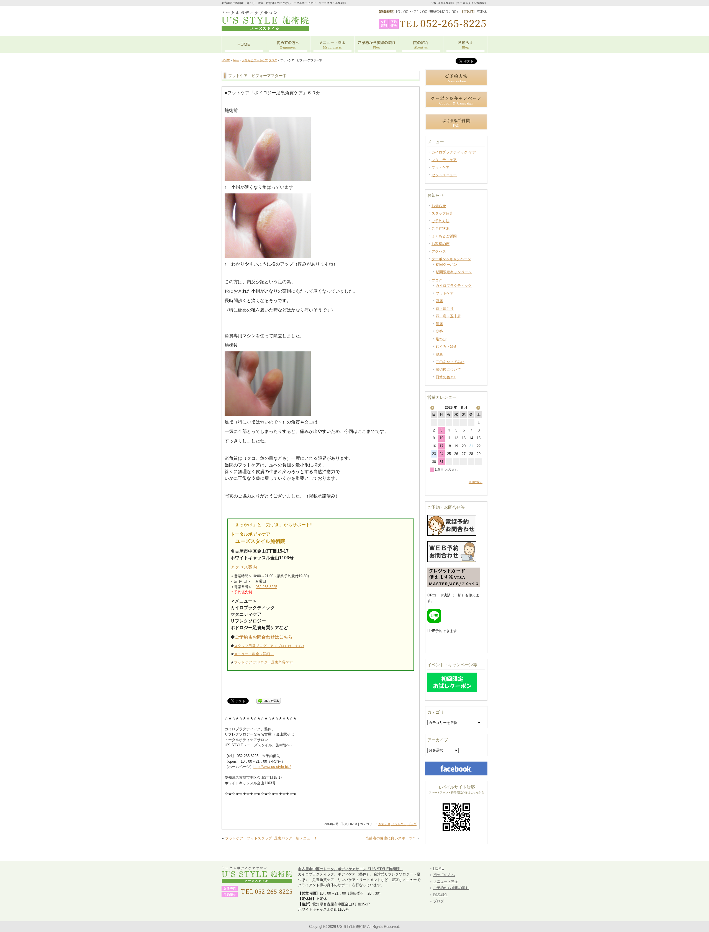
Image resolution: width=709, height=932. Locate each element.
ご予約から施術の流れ (376, 44)
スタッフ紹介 (442, 213)
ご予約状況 (440, 228)
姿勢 (439, 331)
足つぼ (441, 339)
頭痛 (439, 301)
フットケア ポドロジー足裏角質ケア (263, 662)
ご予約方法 (440, 221)
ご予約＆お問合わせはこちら (263, 637)
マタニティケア (444, 160)
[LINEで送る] (268, 701)
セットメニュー (444, 175)
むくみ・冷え (446, 346)
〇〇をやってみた (450, 362)
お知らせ (465, 44)
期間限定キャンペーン (454, 272)
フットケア (261, 60)
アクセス (438, 251)
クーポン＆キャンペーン (451, 259)
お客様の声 (440, 244)
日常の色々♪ (446, 377)
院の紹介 (421, 44)
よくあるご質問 (444, 236)
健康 (439, 354)
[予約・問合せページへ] (451, 561)
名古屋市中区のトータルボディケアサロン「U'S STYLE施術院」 (350, 869)
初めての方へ (288, 44)
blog (236, 60)
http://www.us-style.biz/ (272, 767)
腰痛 (439, 324)
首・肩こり (445, 309)
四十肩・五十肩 (448, 316)
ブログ (273, 60)
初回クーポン (446, 264)
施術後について (448, 369)
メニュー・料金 (332, 44)
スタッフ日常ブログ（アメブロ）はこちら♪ (269, 646)
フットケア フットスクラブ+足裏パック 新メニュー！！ (273, 838)
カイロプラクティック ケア (453, 152)
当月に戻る (475, 482)
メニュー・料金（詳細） (254, 654)
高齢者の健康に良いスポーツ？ (391, 838)
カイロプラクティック (454, 286)
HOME (244, 44)
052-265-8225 (266, 587)
